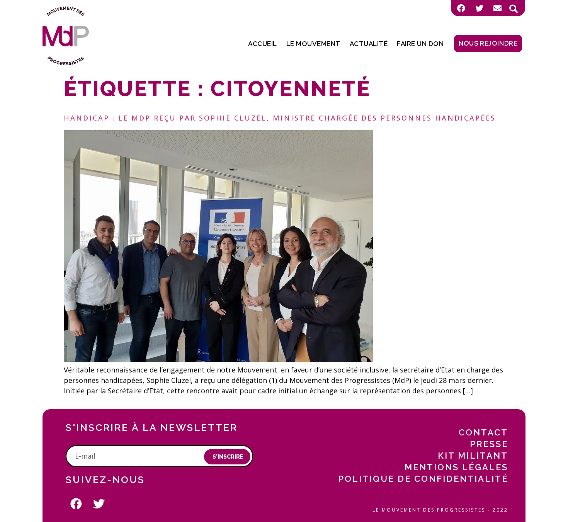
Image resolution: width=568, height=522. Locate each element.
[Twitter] (479, 8)
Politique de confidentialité (423, 479)
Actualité (369, 44)
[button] (513, 9)
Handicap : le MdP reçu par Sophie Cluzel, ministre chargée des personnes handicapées (280, 117)
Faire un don (420, 44)
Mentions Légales (456, 467)
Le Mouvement (313, 44)
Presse (489, 444)
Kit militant (473, 456)
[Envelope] (497, 8)
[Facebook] (461, 8)
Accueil (262, 44)
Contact (483, 432)
